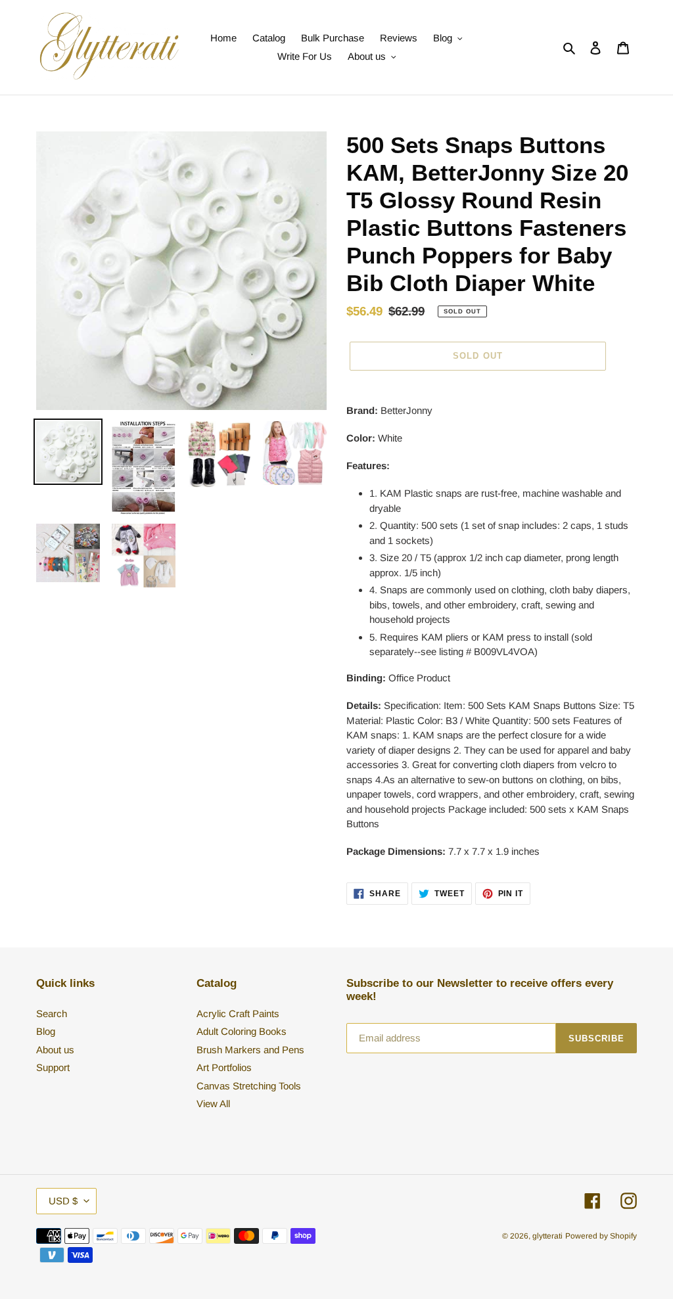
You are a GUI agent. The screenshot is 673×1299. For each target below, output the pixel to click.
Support (53, 1067)
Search (51, 1013)
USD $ (63, 1200)
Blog (45, 1031)
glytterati (547, 1236)
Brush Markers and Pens (250, 1049)
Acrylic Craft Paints (238, 1013)
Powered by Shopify (601, 1236)
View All (213, 1103)
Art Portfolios (224, 1067)
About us (55, 1049)
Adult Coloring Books (242, 1031)
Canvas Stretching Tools (249, 1085)
